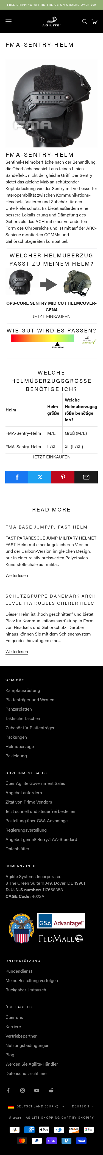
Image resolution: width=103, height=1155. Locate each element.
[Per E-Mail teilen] (86, 477)
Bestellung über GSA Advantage (36, 820)
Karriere (13, 1026)
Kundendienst (18, 971)
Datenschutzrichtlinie (25, 1073)
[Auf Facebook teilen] (16, 477)
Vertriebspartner (21, 1036)
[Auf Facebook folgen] (8, 1090)
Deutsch (81, 1106)
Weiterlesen (16, 575)
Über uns (14, 1017)
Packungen (16, 737)
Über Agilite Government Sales (35, 783)
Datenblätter (17, 848)
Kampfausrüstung (22, 690)
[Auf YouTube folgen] (37, 1090)
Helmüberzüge (19, 746)
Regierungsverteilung (26, 830)
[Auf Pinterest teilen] (63, 477)
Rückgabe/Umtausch (25, 989)
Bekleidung (16, 755)
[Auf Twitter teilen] (40, 477)
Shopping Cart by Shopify (67, 1117)
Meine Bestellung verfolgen (31, 980)
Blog (9, 1054)
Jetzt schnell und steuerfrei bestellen (40, 811)
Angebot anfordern (23, 792)
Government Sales (26, 772)
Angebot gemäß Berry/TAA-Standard (41, 839)
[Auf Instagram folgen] (22, 1090)
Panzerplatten (18, 709)
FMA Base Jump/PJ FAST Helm (46, 527)
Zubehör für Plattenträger (30, 727)
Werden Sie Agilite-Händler (31, 1064)
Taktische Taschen (22, 718)
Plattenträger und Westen (29, 699)
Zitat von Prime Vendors (28, 802)
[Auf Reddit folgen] (51, 1090)
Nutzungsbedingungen (27, 1045)
